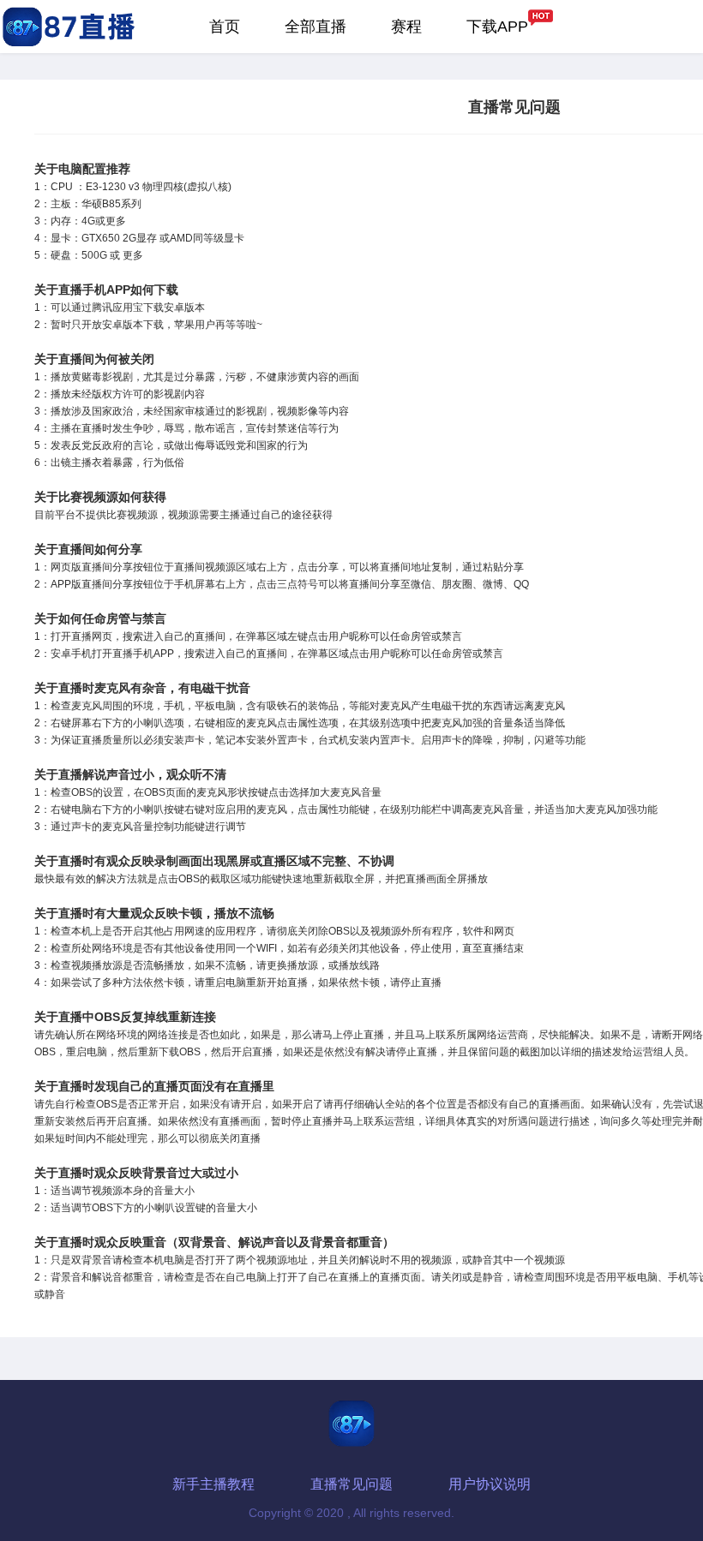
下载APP (497, 26)
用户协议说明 (489, 1484)
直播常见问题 (351, 1484)
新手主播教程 (213, 1484)
